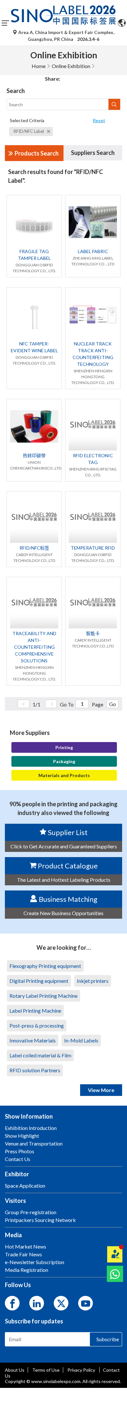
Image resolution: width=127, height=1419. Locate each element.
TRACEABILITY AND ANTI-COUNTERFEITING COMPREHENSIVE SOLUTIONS (34, 647)
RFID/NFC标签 (34, 548)
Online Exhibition (71, 66)
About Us (14, 1370)
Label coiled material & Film (40, 1055)
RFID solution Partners (34, 1070)
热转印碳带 (34, 455)
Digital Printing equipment (38, 981)
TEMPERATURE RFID (93, 548)
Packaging (64, 761)
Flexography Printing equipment (45, 966)
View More (101, 1090)
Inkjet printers (92, 981)
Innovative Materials (32, 1040)
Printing (64, 747)
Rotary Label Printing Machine (43, 996)
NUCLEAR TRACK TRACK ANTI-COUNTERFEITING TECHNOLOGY (93, 354)
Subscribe (107, 1339)
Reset (99, 120)
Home (39, 66)
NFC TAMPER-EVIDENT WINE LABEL (34, 347)
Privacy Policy (81, 1370)
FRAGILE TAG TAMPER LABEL (34, 255)
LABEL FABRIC (93, 251)
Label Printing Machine (35, 1010)
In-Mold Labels (81, 1040)
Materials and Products (64, 775)
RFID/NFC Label (29, 131)
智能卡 (93, 633)
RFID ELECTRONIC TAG (93, 459)
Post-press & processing (36, 1025)
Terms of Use (46, 1370)
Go (112, 704)
